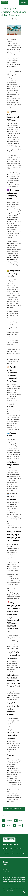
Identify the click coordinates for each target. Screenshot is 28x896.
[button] (7, 820)
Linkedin (5, 869)
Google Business (7, 872)
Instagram (5, 864)
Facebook (5, 867)
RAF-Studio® (9, 890)
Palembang (10, 41)
